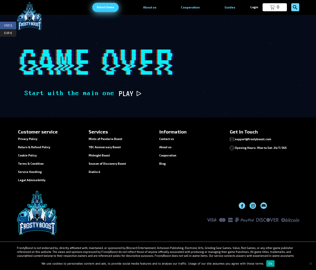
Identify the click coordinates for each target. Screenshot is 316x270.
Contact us (166, 139)
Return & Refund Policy (34, 147)
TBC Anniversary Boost (105, 147)
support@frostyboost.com (253, 139)
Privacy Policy (27, 139)
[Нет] (310, 263)
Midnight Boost (99, 155)
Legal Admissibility (31, 180)
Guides (230, 7)
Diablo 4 (94, 172)
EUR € (10, 32)
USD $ (10, 25)
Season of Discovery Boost (107, 163)
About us (149, 7)
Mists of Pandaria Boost (105, 139)
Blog (162, 163)
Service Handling (30, 172)
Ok (270, 263)
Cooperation (190, 7)
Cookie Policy (27, 155)
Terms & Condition (31, 163)
